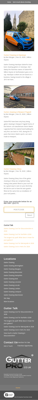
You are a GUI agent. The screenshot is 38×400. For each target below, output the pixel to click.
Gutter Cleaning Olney (12, 169)
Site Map (7, 298)
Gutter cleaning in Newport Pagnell (17, 112)
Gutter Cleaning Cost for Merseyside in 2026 (19, 243)
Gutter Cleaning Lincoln (12, 285)
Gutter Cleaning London (12, 288)
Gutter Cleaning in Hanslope (15, 55)
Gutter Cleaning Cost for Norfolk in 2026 (17, 234)
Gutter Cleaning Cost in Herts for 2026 (17, 247)
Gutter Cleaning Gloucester (13, 272)
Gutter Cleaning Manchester (13, 295)
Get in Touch (8, 346)
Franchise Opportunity (25, 346)
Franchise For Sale (23, 342)
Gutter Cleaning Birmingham (13, 266)
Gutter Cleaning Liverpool (12, 292)
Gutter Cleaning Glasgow (12, 269)
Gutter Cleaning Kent (11, 279)
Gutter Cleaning (9, 262)
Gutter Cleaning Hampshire (13, 275)
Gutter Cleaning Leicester (12, 282)
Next (29, 215)
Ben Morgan (10, 57)
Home (9, 2)
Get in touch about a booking (22, 2)
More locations (9, 301)
